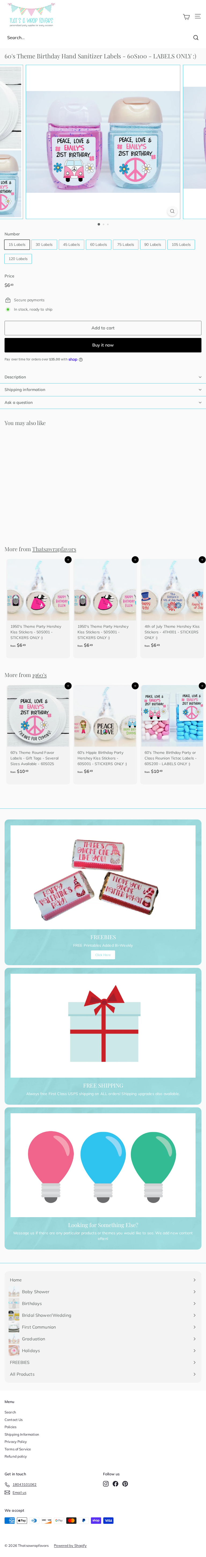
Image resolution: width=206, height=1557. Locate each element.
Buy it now (103, 345)
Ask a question (19, 402)
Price (9, 276)
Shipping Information (22, 1434)
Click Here (103, 955)
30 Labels (44, 244)
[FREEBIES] (103, 877)
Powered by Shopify (70, 1545)
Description (15, 376)
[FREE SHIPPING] (103, 1026)
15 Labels (17, 244)
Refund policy (16, 1456)
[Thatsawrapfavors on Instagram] (106, 1484)
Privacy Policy (16, 1441)
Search (10, 1412)
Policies (10, 1427)
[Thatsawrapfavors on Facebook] (115, 1484)
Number (12, 233)
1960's (39, 674)
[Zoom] (172, 211)
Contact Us (14, 1419)
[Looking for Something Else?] (103, 1165)
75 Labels (125, 244)
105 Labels (181, 244)
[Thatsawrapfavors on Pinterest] (125, 1484)
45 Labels (71, 244)
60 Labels (98, 244)
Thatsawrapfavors (54, 548)
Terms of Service (18, 1449)
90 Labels (152, 244)
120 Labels (18, 258)
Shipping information (25, 389)
